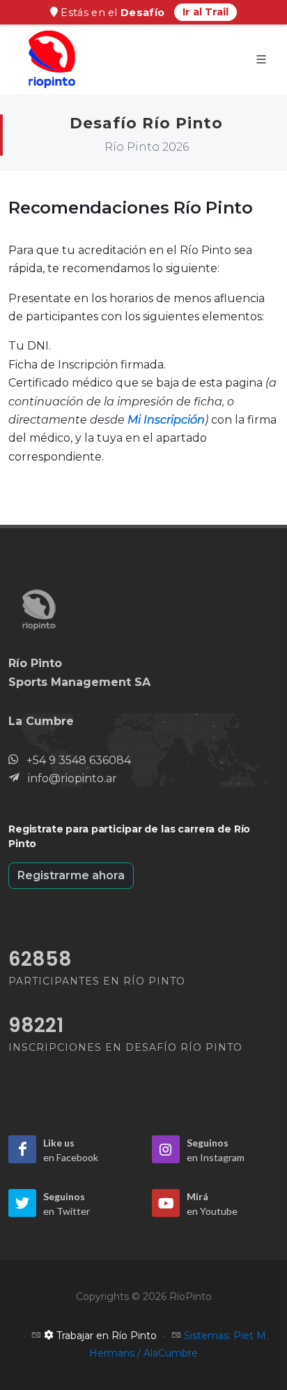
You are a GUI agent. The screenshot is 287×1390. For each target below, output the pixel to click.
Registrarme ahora (71, 875)
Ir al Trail (205, 12)
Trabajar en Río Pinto (105, 1335)
